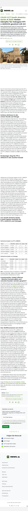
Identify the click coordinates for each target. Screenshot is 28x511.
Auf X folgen (7, 441)
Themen (4, 484)
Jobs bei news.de (6, 490)
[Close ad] (1, 8)
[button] (14, 41)
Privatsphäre (5, 496)
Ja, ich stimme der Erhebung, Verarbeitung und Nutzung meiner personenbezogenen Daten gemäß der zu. (13, 422)
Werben (4, 472)
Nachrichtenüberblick (7, 486)
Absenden (5, 426)
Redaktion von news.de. (15, 396)
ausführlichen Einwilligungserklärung (12, 423)
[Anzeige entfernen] (27, 506)
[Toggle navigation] (25, 11)
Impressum (5, 462)
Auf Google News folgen (10, 443)
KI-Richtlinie (5, 493)
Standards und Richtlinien (8, 467)
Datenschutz (5, 465)
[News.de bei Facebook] (14, 505)
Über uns (4, 474)
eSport (7, 392)
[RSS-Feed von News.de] (18, 505)
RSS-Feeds (4, 481)
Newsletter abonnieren (9, 446)
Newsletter (4, 477)
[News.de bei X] (16, 505)
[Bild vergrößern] (27, 49)
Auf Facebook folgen (9, 438)
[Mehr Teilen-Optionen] (18, 45)
